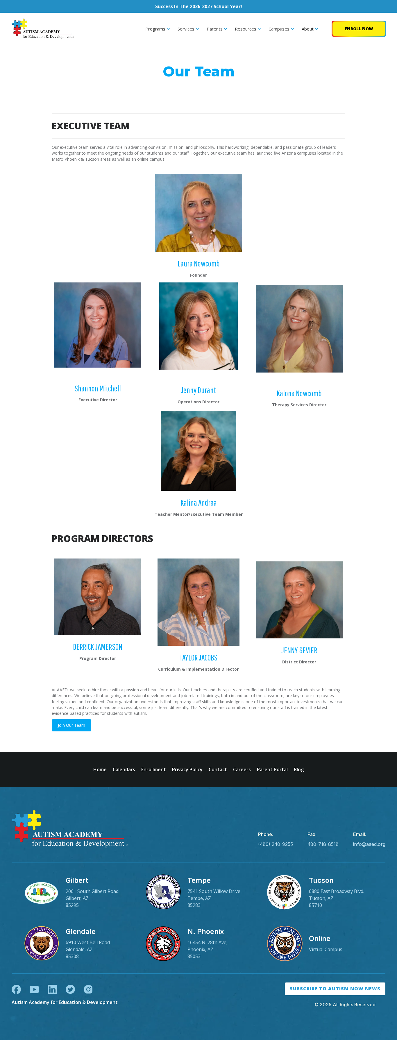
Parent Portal (272, 769)
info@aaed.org (369, 844)
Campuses (279, 29)
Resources (245, 29)
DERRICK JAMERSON (97, 646)
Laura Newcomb (199, 263)
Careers (242, 769)
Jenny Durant (198, 390)
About (308, 29)
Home (100, 769)
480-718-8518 (323, 844)
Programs (155, 29)
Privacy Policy (187, 769)
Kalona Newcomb (299, 393)
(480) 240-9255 (275, 844)
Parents (215, 29)
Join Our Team (71, 725)
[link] (76, 892)
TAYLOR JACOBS (198, 657)
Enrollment (153, 769)
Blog (299, 769)
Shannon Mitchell (97, 388)
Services (186, 29)
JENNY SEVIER (299, 650)
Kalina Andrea (198, 502)
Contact (218, 769)
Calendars (124, 769)
